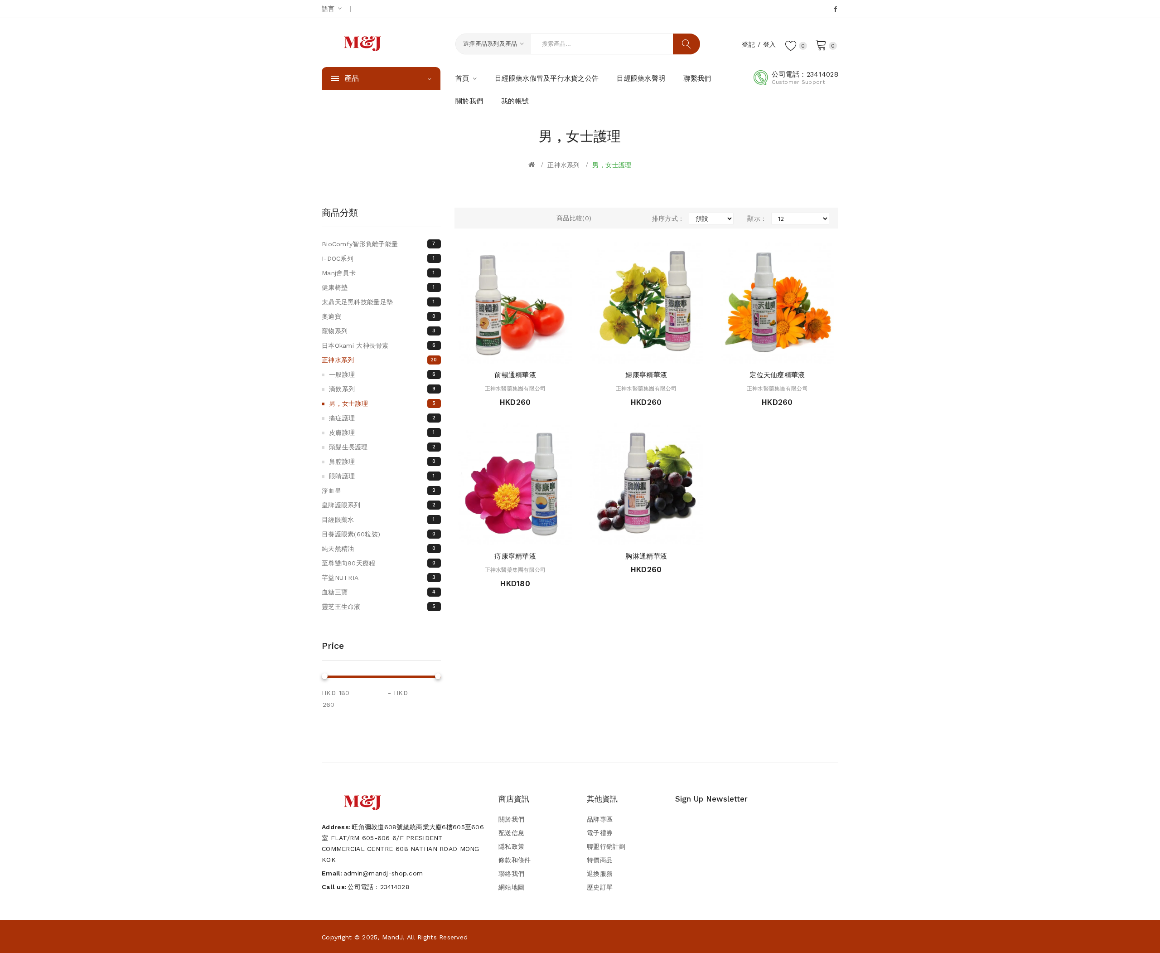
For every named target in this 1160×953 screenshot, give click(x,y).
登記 (748, 44)
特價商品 (600, 860)
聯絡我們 (511, 873)
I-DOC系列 (378, 258)
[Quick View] (506, 354)
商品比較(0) (573, 218)
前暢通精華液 (515, 375)
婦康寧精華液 (646, 375)
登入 (769, 44)
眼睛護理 (382, 476)
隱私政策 (511, 846)
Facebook (836, 9)
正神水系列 (563, 165)
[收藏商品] (524, 354)
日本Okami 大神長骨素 (378, 345)
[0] (821, 44)
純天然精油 (378, 548)
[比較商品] (541, 354)
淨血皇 (378, 490)
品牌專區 (600, 819)
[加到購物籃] (489, 354)
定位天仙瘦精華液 (777, 375)
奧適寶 (378, 316)
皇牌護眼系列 (378, 505)
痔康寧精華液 (515, 556)
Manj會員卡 (378, 273)
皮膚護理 (382, 432)
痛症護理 (382, 418)
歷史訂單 (600, 887)
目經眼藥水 (378, 519)
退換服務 (600, 873)
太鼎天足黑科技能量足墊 (378, 302)
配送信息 (511, 832)
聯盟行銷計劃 (606, 846)
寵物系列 (378, 331)
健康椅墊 (378, 287)
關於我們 (511, 819)
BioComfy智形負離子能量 (379, 244)
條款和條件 (514, 860)
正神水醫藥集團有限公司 (515, 388)
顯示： (757, 218)
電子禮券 (600, 832)
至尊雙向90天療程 (378, 563)
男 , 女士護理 (611, 165)
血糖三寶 (378, 592)
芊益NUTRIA (378, 577)
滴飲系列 (382, 389)
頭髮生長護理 (382, 447)
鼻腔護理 (382, 461)
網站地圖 (511, 887)
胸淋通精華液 (646, 556)
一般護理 (382, 374)
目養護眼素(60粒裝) (378, 534)
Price (333, 645)
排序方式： (668, 218)
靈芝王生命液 (378, 606)
